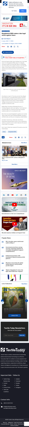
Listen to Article (8, 52)
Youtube (18, 383)
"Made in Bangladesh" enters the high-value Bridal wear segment (14, 270)
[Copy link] (17, 46)
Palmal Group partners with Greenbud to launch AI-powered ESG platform (15, 257)
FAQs (5, 385)
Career (11, 424)
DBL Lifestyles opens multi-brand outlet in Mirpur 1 (14, 242)
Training (24, 422)
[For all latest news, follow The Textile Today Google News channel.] (25, 194)
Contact (5, 383)
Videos (26, 424)
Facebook (18, 381)
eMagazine (10, 422)
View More (24, 142)
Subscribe (22, 335)
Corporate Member (5, 424)
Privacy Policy (7, 387)
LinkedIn (18, 379)
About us (5, 422)
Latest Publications (7, 283)
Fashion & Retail (5, 31)
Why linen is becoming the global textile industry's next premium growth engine (14, 264)
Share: (3, 46)
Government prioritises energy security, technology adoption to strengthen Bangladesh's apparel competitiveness (14, 249)
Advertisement (21, 424)
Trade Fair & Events (18, 422)
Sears (4, 131)
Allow (22, 11)
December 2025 (15, 315)
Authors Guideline (14, 425)
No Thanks (14, 11)
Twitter (17, 385)
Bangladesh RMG (12, 131)
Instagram (18, 387)
